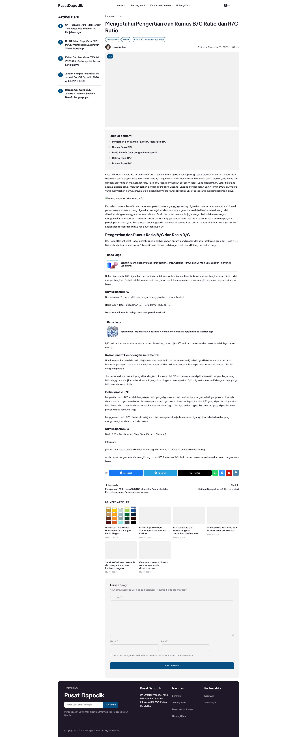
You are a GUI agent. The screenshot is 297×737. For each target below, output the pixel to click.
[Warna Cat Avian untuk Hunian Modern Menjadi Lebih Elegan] (121, 523)
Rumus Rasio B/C (122, 147)
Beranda (121, 5)
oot (110, 56)
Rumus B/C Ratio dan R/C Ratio (148, 39)
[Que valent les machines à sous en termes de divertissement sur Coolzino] (155, 558)
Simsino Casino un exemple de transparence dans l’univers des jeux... (120, 565)
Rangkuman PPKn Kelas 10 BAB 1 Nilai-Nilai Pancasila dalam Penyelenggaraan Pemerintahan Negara (137, 490)
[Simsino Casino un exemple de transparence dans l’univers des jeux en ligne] (121, 558)
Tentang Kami (138, 5)
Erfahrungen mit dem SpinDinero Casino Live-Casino (152, 530)
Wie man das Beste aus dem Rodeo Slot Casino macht (222, 529)
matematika (113, 39)
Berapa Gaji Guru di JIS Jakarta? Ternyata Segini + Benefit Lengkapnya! (80, 93)
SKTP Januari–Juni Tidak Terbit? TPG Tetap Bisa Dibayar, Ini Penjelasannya (83, 28)
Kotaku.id (209, 695)
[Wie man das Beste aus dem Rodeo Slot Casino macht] (223, 523)
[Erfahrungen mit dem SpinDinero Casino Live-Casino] (155, 523)
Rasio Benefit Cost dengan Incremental (134, 152)
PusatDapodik (70, 5)
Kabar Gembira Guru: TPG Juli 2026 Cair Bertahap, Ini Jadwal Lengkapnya (82, 61)
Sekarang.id (210, 702)
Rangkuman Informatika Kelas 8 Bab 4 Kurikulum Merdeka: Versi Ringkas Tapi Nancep (167, 331)
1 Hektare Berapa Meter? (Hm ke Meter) (218, 489)
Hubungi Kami (183, 5)
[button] (236, 473)
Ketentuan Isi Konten (160, 5)
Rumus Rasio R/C (122, 163)
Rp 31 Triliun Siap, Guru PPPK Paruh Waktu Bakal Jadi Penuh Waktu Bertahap (82, 44)
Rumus (126, 39)
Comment (116, 597)
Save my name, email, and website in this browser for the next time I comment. (153, 655)
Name (114, 641)
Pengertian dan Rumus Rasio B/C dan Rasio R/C (139, 141)
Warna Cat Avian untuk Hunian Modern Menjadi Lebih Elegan (118, 530)
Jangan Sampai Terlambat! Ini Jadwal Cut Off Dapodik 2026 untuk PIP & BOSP (82, 77)
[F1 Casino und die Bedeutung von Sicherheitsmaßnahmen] (189, 523)
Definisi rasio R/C (121, 158)
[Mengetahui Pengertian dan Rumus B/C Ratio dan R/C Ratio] (172, 126)
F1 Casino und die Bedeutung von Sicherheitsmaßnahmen (186, 530)
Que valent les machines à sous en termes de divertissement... (153, 565)
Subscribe (110, 704)
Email (164, 641)
